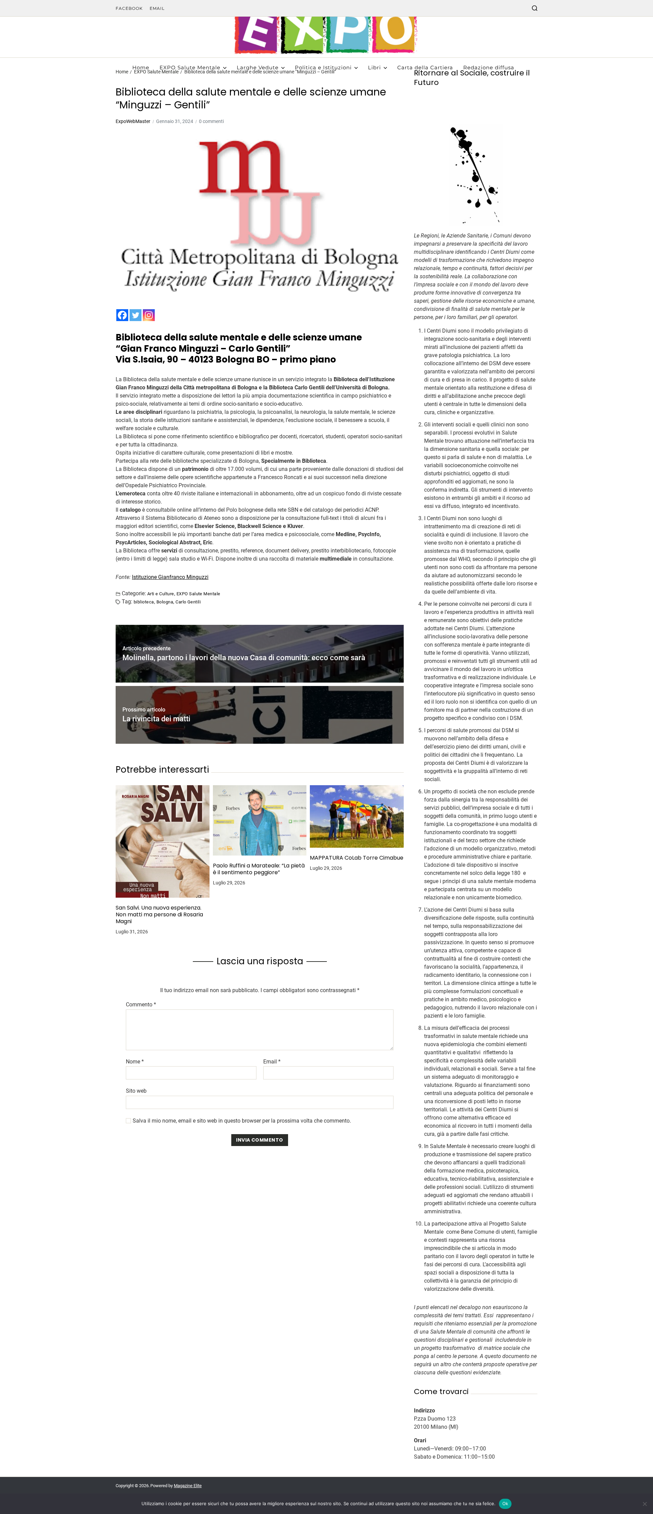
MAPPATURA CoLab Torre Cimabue (356, 858)
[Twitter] (135, 315)
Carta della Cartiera (425, 67)
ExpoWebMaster (133, 121)
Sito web (136, 1091)
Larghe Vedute (258, 67)
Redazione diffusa (488, 67)
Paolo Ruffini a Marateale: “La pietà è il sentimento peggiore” (259, 869)
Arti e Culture (160, 593)
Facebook (129, 8)
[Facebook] (122, 315)
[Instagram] (149, 315)
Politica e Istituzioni (323, 67)
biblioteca (144, 601)
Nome (135, 1062)
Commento (141, 1005)
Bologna (164, 601)
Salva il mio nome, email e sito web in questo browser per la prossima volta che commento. (242, 1121)
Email (157, 8)
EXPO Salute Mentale (190, 67)
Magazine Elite (188, 1485)
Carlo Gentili (188, 601)
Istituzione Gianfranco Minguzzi (170, 577)
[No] (644, 1503)
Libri (374, 67)
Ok (505, 1503)
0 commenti (211, 121)
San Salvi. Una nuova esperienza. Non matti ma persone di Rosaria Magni (159, 914)
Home (140, 67)
